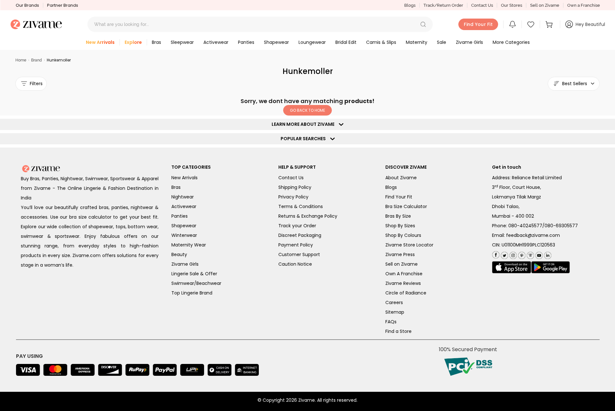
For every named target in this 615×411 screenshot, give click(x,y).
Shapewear (183, 225)
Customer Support (299, 254)
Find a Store (398, 331)
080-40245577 (525, 225)
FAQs (391, 321)
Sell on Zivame (544, 5)
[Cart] (550, 24)
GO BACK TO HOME (307, 110)
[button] (423, 24)
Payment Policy (295, 245)
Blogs (409, 5)
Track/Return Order (443, 5)
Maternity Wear (188, 245)
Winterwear (184, 235)
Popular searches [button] (305, 138)
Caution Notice (295, 264)
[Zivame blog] (529, 254)
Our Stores (511, 5)
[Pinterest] (521, 254)
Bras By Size (398, 216)
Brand (36, 60)
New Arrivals (184, 177)
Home (20, 60)
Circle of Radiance (405, 293)
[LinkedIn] (547, 254)
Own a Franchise (583, 5)
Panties (179, 216)
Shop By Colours (403, 235)
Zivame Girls (185, 264)
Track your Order (297, 225)
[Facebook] (495, 254)
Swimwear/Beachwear (196, 283)
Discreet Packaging (299, 235)
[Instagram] (512, 254)
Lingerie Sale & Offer (194, 273)
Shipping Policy (294, 187)
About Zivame (401, 177)
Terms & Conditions (300, 206)
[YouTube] (538, 254)
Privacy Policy (293, 197)
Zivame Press (400, 254)
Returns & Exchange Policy (307, 216)
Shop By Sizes (400, 225)
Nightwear (182, 197)
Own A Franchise (403, 273)
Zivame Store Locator (409, 245)
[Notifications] (512, 24)
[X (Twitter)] (503, 254)
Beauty (179, 254)
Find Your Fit (398, 197)
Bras (176, 187)
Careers (394, 302)
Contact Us (482, 5)
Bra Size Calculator (406, 206)
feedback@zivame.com (533, 235)
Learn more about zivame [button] (304, 124)
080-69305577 (561, 225)
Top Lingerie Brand (191, 293)
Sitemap (394, 312)
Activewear (183, 206)
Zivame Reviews (403, 283)
